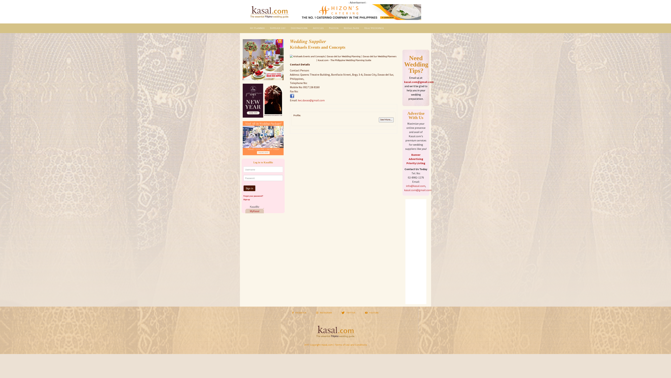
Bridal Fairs (351, 28)
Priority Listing (415, 163)
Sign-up (246, 199)
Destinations (299, 28)
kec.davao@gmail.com (311, 100)
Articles (318, 28)
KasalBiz (254, 206)
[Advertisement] (415, 251)
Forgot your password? (253, 196)
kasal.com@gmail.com (419, 82)
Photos (333, 28)
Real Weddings (374, 28)
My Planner (257, 28)
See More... (386, 119)
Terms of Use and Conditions (351, 345)
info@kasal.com (415, 186)
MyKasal (254, 211)
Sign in (249, 188)
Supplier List (278, 28)
